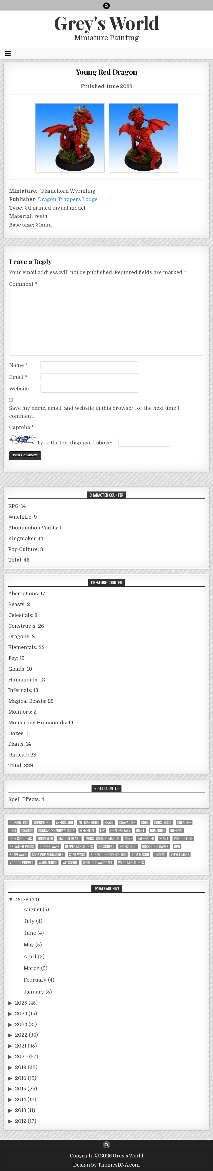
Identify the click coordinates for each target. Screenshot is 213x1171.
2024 (21, 1013)
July (29, 921)
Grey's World (106, 22)
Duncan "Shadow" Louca (56, 830)
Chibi (145, 822)
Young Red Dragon (106, 72)
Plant (163, 838)
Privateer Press (22, 846)
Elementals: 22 (26, 647)
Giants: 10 (20, 669)
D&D (13, 830)
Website (19, 389)
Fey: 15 (16, 658)
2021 (20, 1046)
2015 (20, 1089)
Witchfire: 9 (22, 517)
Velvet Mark (180, 854)
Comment (23, 284)
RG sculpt (106, 846)
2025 (21, 1003)
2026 (22, 899)
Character (127, 822)
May (29, 945)
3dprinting (41, 822)
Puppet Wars (50, 846)
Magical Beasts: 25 (31, 701)
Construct (163, 822)
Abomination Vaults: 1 (35, 528)
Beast (109, 822)
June (30, 933)
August (32, 909)
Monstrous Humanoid (102, 838)
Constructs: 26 (26, 626)
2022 (21, 1035)
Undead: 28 (22, 755)
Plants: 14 (19, 744)
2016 (20, 1078)
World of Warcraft (98, 862)
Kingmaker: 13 (25, 538)
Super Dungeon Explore (108, 854)
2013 (20, 1110)
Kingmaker (45, 838)
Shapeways (18, 854)
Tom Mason (140, 854)
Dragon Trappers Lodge (68, 199)
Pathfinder (146, 838)
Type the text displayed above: (74, 443)
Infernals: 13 (23, 690)
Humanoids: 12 (26, 680)
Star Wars (77, 854)
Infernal (176, 830)
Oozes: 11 (19, 733)
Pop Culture (183, 838)
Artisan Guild (88, 822)
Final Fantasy (120, 830)
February (35, 980)
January (34, 992)
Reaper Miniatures (79, 846)
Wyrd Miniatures (131, 862)
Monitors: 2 (22, 712)
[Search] (106, 5)
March (32, 968)
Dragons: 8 (21, 636)
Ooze (128, 838)
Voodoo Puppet (21, 862)
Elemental (87, 830)
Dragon (27, 830)
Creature (184, 822)
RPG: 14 (17, 506)
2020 (21, 1056)
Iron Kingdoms (21, 838)
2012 (20, 1121)
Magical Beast (69, 838)
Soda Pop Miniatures (48, 854)
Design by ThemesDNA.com (106, 1165)
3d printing (19, 822)
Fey (102, 830)
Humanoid (157, 830)
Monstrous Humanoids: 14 (40, 722)
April (30, 956)
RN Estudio (128, 846)
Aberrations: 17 (26, 593)
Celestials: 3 (22, 615)
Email (18, 377)
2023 (21, 1024)
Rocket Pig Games (155, 846)
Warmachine (48, 862)
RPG (177, 846)
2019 (20, 1067)
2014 (20, 1099)
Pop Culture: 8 (25, 549)
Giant (140, 830)
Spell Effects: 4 (26, 799)
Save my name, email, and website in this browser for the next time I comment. (94, 412)
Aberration (64, 822)
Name (18, 365)
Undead (159, 854)
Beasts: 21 (20, 604)
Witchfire (70, 862)
